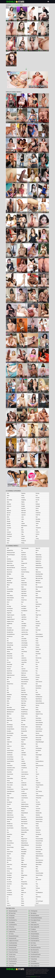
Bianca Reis (9, 707)
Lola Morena (24, 793)
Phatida (37, 651)
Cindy (8, 795)
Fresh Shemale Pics (35, 940)
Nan (22, 896)
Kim (22, 722)
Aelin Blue (9, 559)
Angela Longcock (10, 614)
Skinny (37, 510)
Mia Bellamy (23, 849)
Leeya (22, 759)
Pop (36, 670)
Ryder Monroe (39, 698)
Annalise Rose (10, 632)
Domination (9, 536)
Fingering (23, 493)
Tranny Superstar (12, 963)
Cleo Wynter (9, 802)
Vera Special (38, 834)
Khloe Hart (23, 718)
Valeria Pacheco (39, 819)
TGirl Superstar (34, 911)
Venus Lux (38, 832)
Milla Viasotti (24, 864)
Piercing (37, 493)
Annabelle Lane (10, 630)
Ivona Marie (23, 608)
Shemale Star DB (12, 938)
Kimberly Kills (24, 731)
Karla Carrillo (24, 683)
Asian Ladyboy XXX (35, 927)
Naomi (22, 905)
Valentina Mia (39, 812)
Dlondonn (9, 845)
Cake (8, 744)
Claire (8, 800)
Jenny (22, 649)
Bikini (8, 517)
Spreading (38, 519)
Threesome (38, 527)
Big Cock (9, 512)
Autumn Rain (9, 658)
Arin (8, 638)
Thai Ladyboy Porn (35, 952)
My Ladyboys (33, 913)
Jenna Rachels (24, 645)
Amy (8, 604)
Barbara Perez (10, 683)
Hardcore (23, 508)
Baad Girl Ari (9, 670)
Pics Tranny (11, 965)
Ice (22, 604)
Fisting (22, 495)
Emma (8, 866)
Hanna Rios (23, 578)
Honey (22, 597)
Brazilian (9, 523)
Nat (36, 552)
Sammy (37, 705)
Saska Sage (38, 726)
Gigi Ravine (23, 554)
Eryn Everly (9, 883)
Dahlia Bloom (9, 812)
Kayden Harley (24, 694)
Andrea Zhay (9, 610)
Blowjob (8, 521)
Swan (37, 763)
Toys (37, 529)
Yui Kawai (38, 888)
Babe (8, 501)
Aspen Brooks (10, 649)
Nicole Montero (39, 576)
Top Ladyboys (12, 922)
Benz (8, 705)
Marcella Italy (24, 819)
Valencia (37, 810)
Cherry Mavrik (10, 782)
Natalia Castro (39, 556)
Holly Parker (23, 593)
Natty (37, 569)
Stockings (38, 521)
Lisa (22, 787)
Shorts (37, 508)
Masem (23, 834)
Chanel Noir (9, 772)
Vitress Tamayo (39, 849)
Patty (37, 638)
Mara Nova (23, 817)
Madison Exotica (24, 804)
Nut (36, 599)
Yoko (37, 883)
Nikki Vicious (38, 582)
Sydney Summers (39, 765)
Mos (22, 886)
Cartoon (8, 763)
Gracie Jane (23, 567)
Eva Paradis (9, 892)
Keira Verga (23, 701)
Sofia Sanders (39, 748)
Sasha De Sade (39, 724)
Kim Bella (23, 724)
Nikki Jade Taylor (39, 578)
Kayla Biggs (23, 696)
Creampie (9, 527)
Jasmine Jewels (24, 630)
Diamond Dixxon (10, 843)
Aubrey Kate (9, 653)
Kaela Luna (23, 673)
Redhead (38, 504)
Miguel (22, 860)
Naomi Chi (38, 548)
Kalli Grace (23, 675)
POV (37, 501)
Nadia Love (23, 892)
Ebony (8, 538)
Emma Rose (9, 868)
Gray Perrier (23, 569)
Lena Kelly (23, 763)
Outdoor (23, 536)
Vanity (37, 825)
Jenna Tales (23, 647)
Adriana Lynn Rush (11, 552)
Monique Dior (24, 881)
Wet (36, 536)
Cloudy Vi (9, 804)
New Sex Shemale (13, 959)
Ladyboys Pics (12, 931)
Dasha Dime (9, 834)
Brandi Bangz (10, 724)
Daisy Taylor (9, 819)
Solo (37, 517)
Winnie (37, 871)
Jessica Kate (24, 660)
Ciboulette (9, 793)
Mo (22, 879)
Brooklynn (9, 731)
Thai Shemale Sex (35, 936)
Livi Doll (22, 791)
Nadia (22, 890)
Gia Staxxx (23, 552)
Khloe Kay (23, 720)
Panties (23, 538)
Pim (36, 655)
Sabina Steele (39, 701)
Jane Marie (23, 623)
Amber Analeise (10, 597)
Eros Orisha (9, 881)
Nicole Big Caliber (39, 574)
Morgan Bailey (24, 883)
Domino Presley (10, 847)
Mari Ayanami (24, 821)
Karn (22, 685)
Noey (37, 593)
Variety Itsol (38, 830)
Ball (7, 679)
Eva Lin (8, 888)
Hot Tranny (11, 933)
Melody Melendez (25, 845)
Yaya (37, 877)
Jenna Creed (24, 640)
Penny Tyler (38, 649)
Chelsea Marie (10, 778)
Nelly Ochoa (38, 571)
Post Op (37, 499)
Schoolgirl (38, 506)
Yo (36, 881)
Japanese (23, 514)
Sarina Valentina (39, 722)
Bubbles (8, 737)
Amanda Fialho (10, 589)
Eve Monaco (9, 894)
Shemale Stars (33, 976)
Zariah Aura (38, 896)
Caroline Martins (10, 761)
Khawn (22, 716)
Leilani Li (23, 761)
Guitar (22, 574)
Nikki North (38, 580)
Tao (36, 776)
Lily (22, 780)
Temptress (38, 782)
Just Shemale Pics (13, 924)
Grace (22, 565)
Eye (7, 896)
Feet (8, 542)
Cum (8, 529)
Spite (37, 752)
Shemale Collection (35, 915)
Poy (36, 673)
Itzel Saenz (23, 606)
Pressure (38, 675)
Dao (8, 830)
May (22, 836)
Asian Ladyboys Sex (35, 965)
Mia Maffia (23, 853)
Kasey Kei (23, 690)
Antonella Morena (10, 634)
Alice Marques (10, 578)
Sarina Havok (38, 720)
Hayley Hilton (24, 582)
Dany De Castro (10, 827)
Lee (22, 756)
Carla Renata (9, 754)
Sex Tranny (33, 943)
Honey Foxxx (24, 599)
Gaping (22, 501)
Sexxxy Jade (38, 737)
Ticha (37, 793)
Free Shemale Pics (13, 920)
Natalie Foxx (38, 561)
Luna (22, 800)
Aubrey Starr (9, 655)
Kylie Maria (23, 744)
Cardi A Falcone (10, 750)
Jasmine (23, 627)
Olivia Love (38, 610)
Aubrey (8, 651)
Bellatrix (8, 698)
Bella (8, 692)
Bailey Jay (9, 677)
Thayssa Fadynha (39, 784)
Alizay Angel (9, 582)
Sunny (37, 759)
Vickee (37, 836)
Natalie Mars (38, 563)
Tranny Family (34, 959)
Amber (8, 593)
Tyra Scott (38, 808)
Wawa (37, 858)
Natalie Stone (38, 565)
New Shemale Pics (35, 949)
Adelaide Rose (10, 550)
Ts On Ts (37, 532)
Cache (8, 739)
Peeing (22, 542)
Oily (36, 608)
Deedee (8, 836)
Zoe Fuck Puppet (39, 901)
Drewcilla (9, 853)
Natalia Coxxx (38, 559)
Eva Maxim (9, 890)
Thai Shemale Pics (13, 961)
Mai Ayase (23, 808)
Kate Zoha (23, 692)
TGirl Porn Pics (12, 956)
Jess (22, 653)
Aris (8, 640)
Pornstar (37, 497)
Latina (22, 519)
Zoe (36, 898)
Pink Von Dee (38, 658)
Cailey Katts (9, 741)
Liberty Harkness (24, 774)
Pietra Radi (38, 653)
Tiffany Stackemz (39, 795)
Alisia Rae (9, 580)
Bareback (9, 504)
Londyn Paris (24, 795)
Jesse (22, 655)
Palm (37, 617)
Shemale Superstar (13, 911)
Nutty (37, 602)
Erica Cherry (9, 873)
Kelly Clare (23, 703)
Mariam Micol (24, 827)
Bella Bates (9, 694)
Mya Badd (23, 888)
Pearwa (37, 647)
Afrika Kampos (10, 561)
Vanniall (37, 827)
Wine (37, 868)
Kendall (22, 707)
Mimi (22, 868)
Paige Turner (38, 614)
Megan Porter (24, 838)
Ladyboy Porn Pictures (13, 940)
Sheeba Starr (38, 739)
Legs (22, 521)
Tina (37, 800)
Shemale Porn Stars (35, 956)
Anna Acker (9, 627)
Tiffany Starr (38, 797)
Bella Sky (9, 696)
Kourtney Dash (24, 737)
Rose (37, 692)
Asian (8, 495)
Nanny (22, 903)
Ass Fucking (9, 499)
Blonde (8, 519)
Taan (37, 767)
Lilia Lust (23, 776)
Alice (8, 576)
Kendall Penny (24, 711)
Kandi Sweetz (24, 677)
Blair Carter (9, 718)
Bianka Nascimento (11, 709)
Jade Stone (23, 617)
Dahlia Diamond (10, 817)
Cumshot (9, 532)
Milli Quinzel (23, 866)
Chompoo (9, 787)
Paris (37, 627)
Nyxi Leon (38, 606)
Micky (22, 858)
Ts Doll (37, 806)
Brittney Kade (10, 726)
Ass (8, 497)
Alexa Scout (9, 569)
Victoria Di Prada (39, 840)
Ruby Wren (38, 694)
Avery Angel (9, 664)
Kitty (22, 733)
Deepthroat (9, 534)
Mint (22, 873)
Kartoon (23, 688)
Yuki (37, 890)
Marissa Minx (24, 832)
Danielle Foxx (9, 823)
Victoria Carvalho (39, 838)
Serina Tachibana (39, 735)
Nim (36, 584)
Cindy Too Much (10, 797)
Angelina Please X (11, 619)
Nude (22, 529)
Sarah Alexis (38, 718)
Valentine (38, 815)
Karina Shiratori (24, 681)
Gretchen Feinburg (25, 571)
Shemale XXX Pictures (13, 936)
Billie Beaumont (10, 711)
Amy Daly (9, 606)
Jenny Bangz (24, 651)
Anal (8, 493)
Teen (37, 525)
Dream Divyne (10, 851)
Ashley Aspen (10, 642)
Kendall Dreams (24, 709)
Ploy (37, 664)
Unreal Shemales (12, 929)
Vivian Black (38, 851)
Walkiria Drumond (39, 855)
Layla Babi (23, 752)
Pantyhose (23, 540)
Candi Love (9, 746)
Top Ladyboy (33, 961)
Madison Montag (24, 806)
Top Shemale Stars (13, 943)
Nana (22, 898)
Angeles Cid (9, 617)
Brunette (9, 525)
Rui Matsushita (39, 696)
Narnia (37, 550)
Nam (22, 894)
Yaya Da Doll (38, 879)
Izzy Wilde (23, 614)
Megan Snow (24, 840)
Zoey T (37, 903)
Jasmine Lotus (24, 632)
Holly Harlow (23, 591)
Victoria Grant (39, 843)
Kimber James (24, 726)
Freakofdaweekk (24, 548)
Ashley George (10, 645)
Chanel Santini (10, 774)
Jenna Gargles (24, 642)
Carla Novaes (9, 752)
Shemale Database (13, 945)
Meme (22, 847)
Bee (8, 685)
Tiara (37, 789)
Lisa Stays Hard (24, 789)
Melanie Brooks (24, 843)
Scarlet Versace (39, 729)
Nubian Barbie (39, 597)
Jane (22, 621)
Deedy (8, 838)
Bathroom (9, 506)
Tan (36, 772)
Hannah (23, 580)
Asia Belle (9, 647)
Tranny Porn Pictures (13, 952)
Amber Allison (10, 595)
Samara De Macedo (40, 703)
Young (37, 538)
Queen (37, 679)
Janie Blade (23, 625)
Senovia (37, 733)
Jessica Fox (23, 658)
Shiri (37, 744)
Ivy (21, 612)
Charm (8, 776)
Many (22, 815)
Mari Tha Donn (24, 823)
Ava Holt (8, 662)
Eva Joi (8, 886)
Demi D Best (9, 840)
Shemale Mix (11, 917)
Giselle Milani (24, 559)
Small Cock (38, 512)
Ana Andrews (10, 608)
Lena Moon (23, 765)
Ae (7, 556)
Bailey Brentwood (10, 675)
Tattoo (37, 523)
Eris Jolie (9, 879)
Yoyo (37, 886)
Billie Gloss (9, 713)
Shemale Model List (35, 963)
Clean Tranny (33, 945)
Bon (8, 722)
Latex (22, 517)
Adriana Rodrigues (11, 554)
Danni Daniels (10, 825)
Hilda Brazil (23, 589)
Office (22, 532)
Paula (37, 640)
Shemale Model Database (36, 917)
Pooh (37, 668)
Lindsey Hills (23, 784)
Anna (8, 625)
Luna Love (23, 802)
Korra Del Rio (24, 735)
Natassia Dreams (39, 567)
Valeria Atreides (39, 817)
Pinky (37, 660)
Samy (37, 707)
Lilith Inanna (23, 778)
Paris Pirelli (38, 630)
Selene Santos (39, 731)
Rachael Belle (38, 685)
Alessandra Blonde (11, 567)
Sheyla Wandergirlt (40, 741)
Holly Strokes (24, 595)
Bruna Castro (9, 735)
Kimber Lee (23, 729)
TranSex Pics (33, 922)
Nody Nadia (38, 591)
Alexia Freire (9, 571)
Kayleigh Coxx (24, 698)
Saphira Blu (38, 711)
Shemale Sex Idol (12, 947)
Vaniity (37, 823)
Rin (36, 690)
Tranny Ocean (34, 931)
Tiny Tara (38, 802)
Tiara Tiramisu (39, 791)
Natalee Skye (38, 554)
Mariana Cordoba (25, 830)
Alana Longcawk (10, 565)
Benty (8, 703)
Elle (7, 862)
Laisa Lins (23, 748)
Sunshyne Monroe (39, 761)
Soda (37, 746)
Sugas (37, 756)
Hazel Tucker (24, 584)
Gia (22, 550)
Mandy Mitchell (24, 812)
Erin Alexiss (9, 877)
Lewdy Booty (24, 767)
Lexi (22, 769)
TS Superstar (12, 915)
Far (7, 898)
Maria (22, 825)
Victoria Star (38, 847)
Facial (8, 540)
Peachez (38, 645)
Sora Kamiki (38, 750)
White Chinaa (38, 864)
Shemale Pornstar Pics (36, 947)
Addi (8, 548)
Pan (36, 619)
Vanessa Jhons (39, 821)
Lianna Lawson (24, 772)
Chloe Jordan (10, 784)
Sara (37, 716)
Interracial (23, 512)
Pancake (37, 621)
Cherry (8, 780)
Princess (37, 677)
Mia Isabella (23, 851)
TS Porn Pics (11, 927)
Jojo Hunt (23, 668)
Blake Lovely (9, 720)
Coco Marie (9, 808)
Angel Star (9, 612)
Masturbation (24, 525)
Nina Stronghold (39, 587)
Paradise (38, 625)
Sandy (37, 709)
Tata (37, 778)
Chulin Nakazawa (10, 791)
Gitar (22, 561)
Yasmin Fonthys (39, 875)
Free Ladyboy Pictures (35, 920)
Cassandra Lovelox (11, 767)
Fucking (23, 497)
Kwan (22, 741)
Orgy (22, 534)
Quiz (37, 683)
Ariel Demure (9, 636)
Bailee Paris (9, 673)
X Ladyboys (33, 929)
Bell (7, 690)
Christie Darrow (10, 789)
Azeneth (9, 668)
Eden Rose (9, 858)
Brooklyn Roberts (10, 729)
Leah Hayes (23, 754)
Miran (22, 877)
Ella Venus (9, 860)
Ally (7, 587)
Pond (37, 666)
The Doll (37, 787)
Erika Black (9, 875)
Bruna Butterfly (10, 733)
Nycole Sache (38, 604)
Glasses (23, 504)
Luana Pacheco (24, 797)
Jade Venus (23, 619)
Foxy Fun (9, 905)
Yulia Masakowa (39, 892)
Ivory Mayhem (24, 610)
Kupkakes (23, 739)
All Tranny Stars (12, 913)
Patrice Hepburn (39, 634)
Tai (36, 769)
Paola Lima (38, 623)
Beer (8, 688)
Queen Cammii (39, 681)
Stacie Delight (39, 754)
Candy (8, 748)
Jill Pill (22, 664)
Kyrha (22, 746)
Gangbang (23, 499)
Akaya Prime (9, 563)
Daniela (8, 821)
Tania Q (37, 774)
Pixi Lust (37, 662)
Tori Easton (38, 804)
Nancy (22, 901)
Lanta (22, 750)
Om (36, 612)
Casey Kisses (9, 765)
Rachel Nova (38, 688)
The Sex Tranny (12, 954)
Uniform (37, 534)
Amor (8, 602)
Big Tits (8, 514)
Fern (8, 901)
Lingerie (23, 523)
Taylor (37, 780)
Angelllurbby (9, 623)
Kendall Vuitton (24, 713)
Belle (8, 701)
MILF (22, 527)
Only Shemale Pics (35, 938)
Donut (8, 849)
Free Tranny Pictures (13, 949)
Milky (22, 862)
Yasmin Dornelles (39, 873)
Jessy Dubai (23, 662)
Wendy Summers (39, 860)
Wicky (37, 866)
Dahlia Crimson (10, 815)
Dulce (8, 855)
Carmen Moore (10, 756)
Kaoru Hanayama (25, 679)
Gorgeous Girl (24, 563)
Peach (37, 642)
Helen (22, 587)
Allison (8, 584)
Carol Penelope (10, 759)
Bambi (8, 681)
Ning (37, 589)
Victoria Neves (39, 845)
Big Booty (9, 510)
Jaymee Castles (24, 634)
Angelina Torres (10, 621)
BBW (8, 508)
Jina (22, 666)
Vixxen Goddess (39, 853)
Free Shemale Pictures (36, 954)
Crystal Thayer (10, 810)
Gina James (23, 556)
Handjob (23, 506)
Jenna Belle (23, 638)
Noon (37, 595)
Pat (36, 632)
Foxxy (8, 903)
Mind (22, 871)
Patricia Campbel (39, 636)
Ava (8, 660)
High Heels (23, 510)
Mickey (22, 855)
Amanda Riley (10, 591)
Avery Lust (9, 666)
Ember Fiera (9, 864)
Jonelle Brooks (24, 670)
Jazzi (22, 636)
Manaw (22, 810)
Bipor (8, 716)
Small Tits (38, 514)
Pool (37, 495)
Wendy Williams (39, 862)
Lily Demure (23, 782)
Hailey (22, 576)
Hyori (22, 602)
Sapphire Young (39, 713)
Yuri (36, 894)
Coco (8, 806)
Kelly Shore (23, 705)
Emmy (8, 871)
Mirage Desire (24, 875)
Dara (8, 832)
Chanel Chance (10, 769)
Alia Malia (9, 574)
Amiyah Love (9, 599)
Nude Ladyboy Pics (35, 924)
